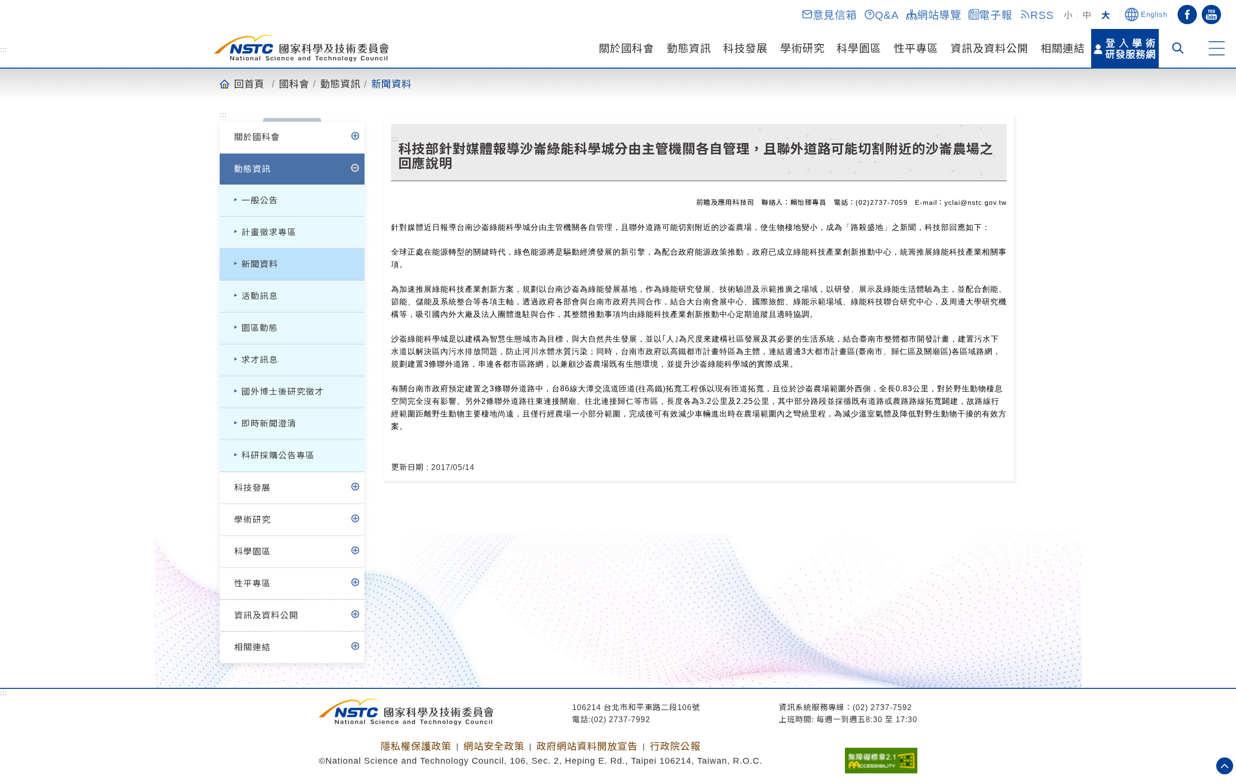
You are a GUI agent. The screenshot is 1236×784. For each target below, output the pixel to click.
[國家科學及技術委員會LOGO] (301, 48)
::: (3, 49)
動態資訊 (689, 49)
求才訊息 (259, 360)
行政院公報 (675, 746)
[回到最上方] (1224, 765)
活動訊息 (259, 296)
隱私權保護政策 (415, 746)
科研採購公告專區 (278, 455)
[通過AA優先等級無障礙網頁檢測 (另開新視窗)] (881, 757)
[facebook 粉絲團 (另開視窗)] (1187, 14)
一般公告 (259, 200)
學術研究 (802, 49)
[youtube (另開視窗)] (1211, 14)
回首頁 (249, 83)
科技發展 (745, 49)
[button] (829, 14)
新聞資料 (391, 83)
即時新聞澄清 (268, 423)
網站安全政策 (494, 746)
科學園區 (859, 49)
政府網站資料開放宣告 (587, 746)
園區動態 (259, 328)
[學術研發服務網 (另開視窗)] (1125, 48)
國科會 (294, 83)
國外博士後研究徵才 (282, 392)
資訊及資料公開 (989, 49)
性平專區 (916, 49)
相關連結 (1062, 49)
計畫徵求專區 (268, 232)
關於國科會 (626, 49)
